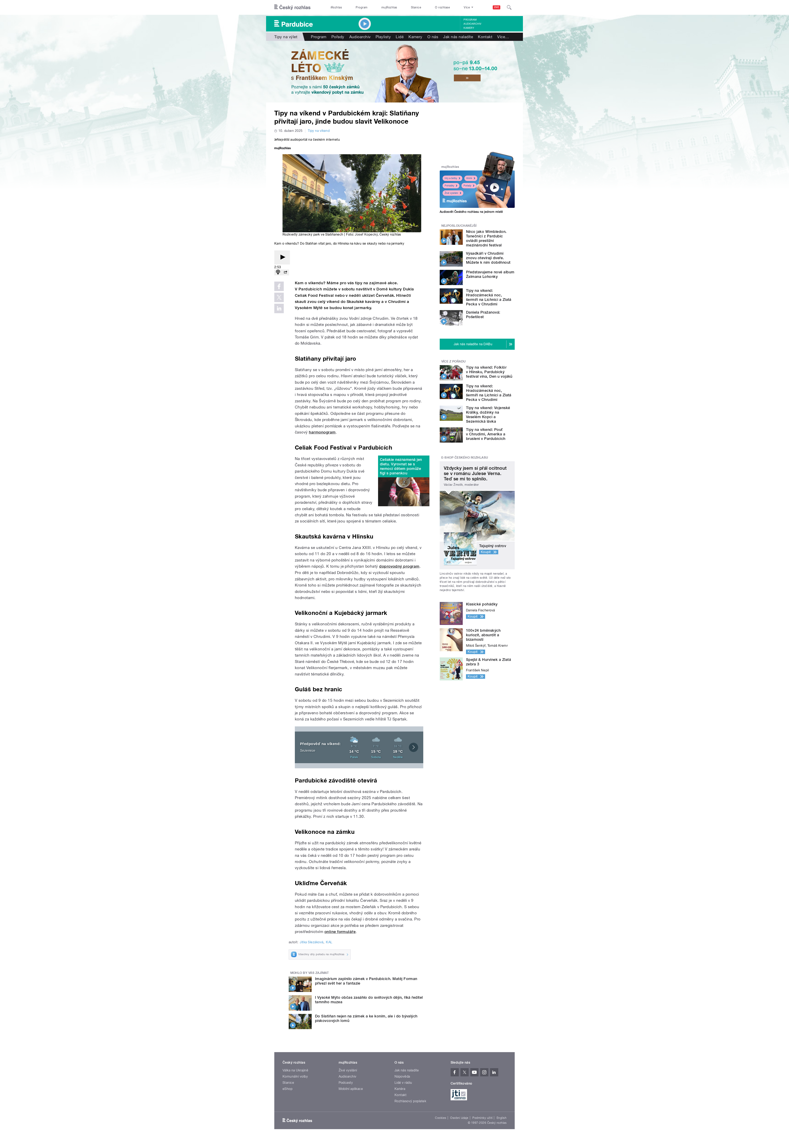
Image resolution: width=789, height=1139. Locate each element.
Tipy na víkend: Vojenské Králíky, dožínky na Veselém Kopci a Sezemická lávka (488, 414)
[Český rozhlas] (292, 7)
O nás (432, 37)
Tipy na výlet (285, 37)
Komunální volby (295, 1076)
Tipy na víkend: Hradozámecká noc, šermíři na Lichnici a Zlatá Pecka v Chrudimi (488, 297)
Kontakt (485, 37)
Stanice (416, 7)
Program (361, 7)
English (501, 1117)
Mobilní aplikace (351, 1089)
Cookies (440, 1117)
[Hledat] (509, 7)
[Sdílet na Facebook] (279, 286)
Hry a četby (451, 178)
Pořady (337, 37)
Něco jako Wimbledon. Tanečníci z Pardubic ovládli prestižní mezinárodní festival (486, 238)
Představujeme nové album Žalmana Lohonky (490, 274)
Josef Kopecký (366, 234)
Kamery (469, 27)
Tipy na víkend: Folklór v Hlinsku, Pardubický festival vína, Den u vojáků (489, 372)
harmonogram (322, 432)
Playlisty (383, 37)
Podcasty (346, 1083)
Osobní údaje (459, 1117)
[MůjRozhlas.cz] (282, 149)
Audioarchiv (472, 23)
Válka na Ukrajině (295, 1070)
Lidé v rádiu (403, 1083)
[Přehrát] (282, 257)
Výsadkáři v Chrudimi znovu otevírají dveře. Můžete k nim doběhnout (488, 258)
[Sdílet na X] (279, 297)
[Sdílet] (285, 272)
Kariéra (399, 1089)
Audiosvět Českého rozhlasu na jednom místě (471, 211)
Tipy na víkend (319, 131)
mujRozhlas (389, 7)
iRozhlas (336, 7)
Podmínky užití (482, 1117)
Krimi (469, 178)
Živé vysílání (451, 193)
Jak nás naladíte (458, 37)
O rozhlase (442, 7)
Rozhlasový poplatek (410, 1101)
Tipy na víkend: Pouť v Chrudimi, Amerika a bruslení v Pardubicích (485, 434)
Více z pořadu (453, 361)
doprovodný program (399, 566)
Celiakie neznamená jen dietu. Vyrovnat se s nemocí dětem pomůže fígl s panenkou (401, 466)
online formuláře (340, 931)
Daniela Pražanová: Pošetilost (483, 314)
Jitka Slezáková (311, 942)
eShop (287, 1089)
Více (503, 37)
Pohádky (449, 185)
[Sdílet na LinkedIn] (279, 308)
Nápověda (402, 1076)
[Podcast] (278, 272)
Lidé (400, 37)
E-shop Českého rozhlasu (464, 457)
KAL (329, 942)
